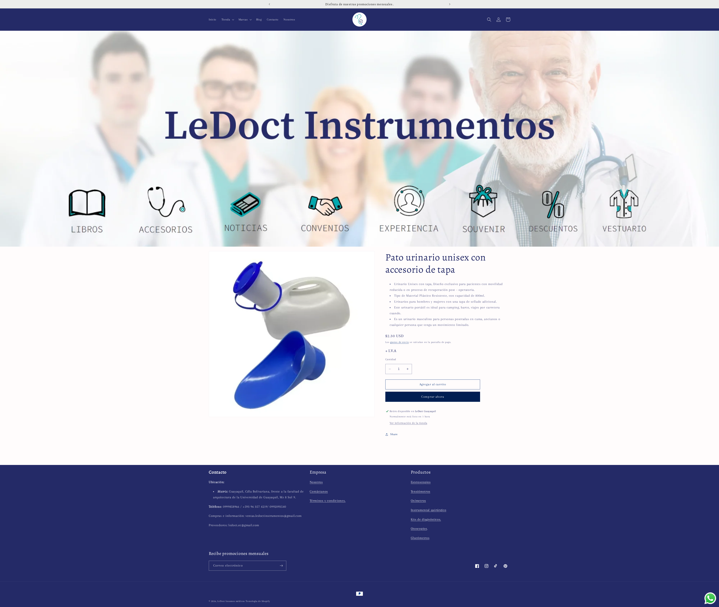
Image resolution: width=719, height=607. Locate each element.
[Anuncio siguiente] (450, 4)
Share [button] (394, 434)
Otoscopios (419, 528)
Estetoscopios (421, 482)
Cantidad (390, 359)
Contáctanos (319, 491)
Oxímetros (418, 500)
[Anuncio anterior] (269, 4)
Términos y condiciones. (327, 500)
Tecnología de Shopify (258, 601)
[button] (227, 19)
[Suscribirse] (281, 566)
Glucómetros (420, 538)
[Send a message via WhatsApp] (710, 598)
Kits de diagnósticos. (426, 519)
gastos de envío (399, 342)
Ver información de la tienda (408, 423)
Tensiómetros (420, 491)
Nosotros (316, 482)
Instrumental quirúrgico (428, 510)
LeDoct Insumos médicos (231, 601)
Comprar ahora (432, 396)
